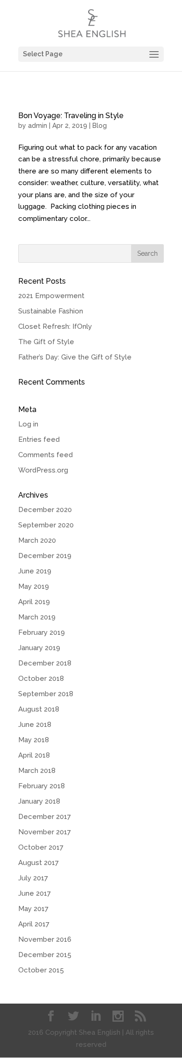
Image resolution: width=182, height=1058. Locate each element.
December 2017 (44, 816)
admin (37, 125)
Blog (99, 125)
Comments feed (45, 455)
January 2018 (39, 801)
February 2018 (41, 786)
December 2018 (44, 663)
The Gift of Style (46, 342)
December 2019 (44, 556)
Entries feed (39, 439)
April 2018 (34, 755)
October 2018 (41, 678)
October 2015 (41, 970)
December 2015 (44, 955)
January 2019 (39, 648)
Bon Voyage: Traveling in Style (71, 115)
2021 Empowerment (51, 296)
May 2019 (33, 586)
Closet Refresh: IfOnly (55, 326)
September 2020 (46, 525)
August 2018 (38, 709)
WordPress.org (43, 470)
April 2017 (33, 924)
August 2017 (38, 862)
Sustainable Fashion (50, 311)
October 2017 (40, 847)
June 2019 (34, 571)
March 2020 (37, 540)
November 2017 (44, 832)
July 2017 (33, 878)
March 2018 (37, 770)
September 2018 (45, 694)
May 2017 (33, 909)
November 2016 (44, 939)
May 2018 (33, 740)
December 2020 (45, 510)
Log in (28, 424)
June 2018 (34, 724)
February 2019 (41, 632)
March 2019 (37, 617)
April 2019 (34, 602)
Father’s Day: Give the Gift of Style (75, 357)
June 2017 (34, 893)
